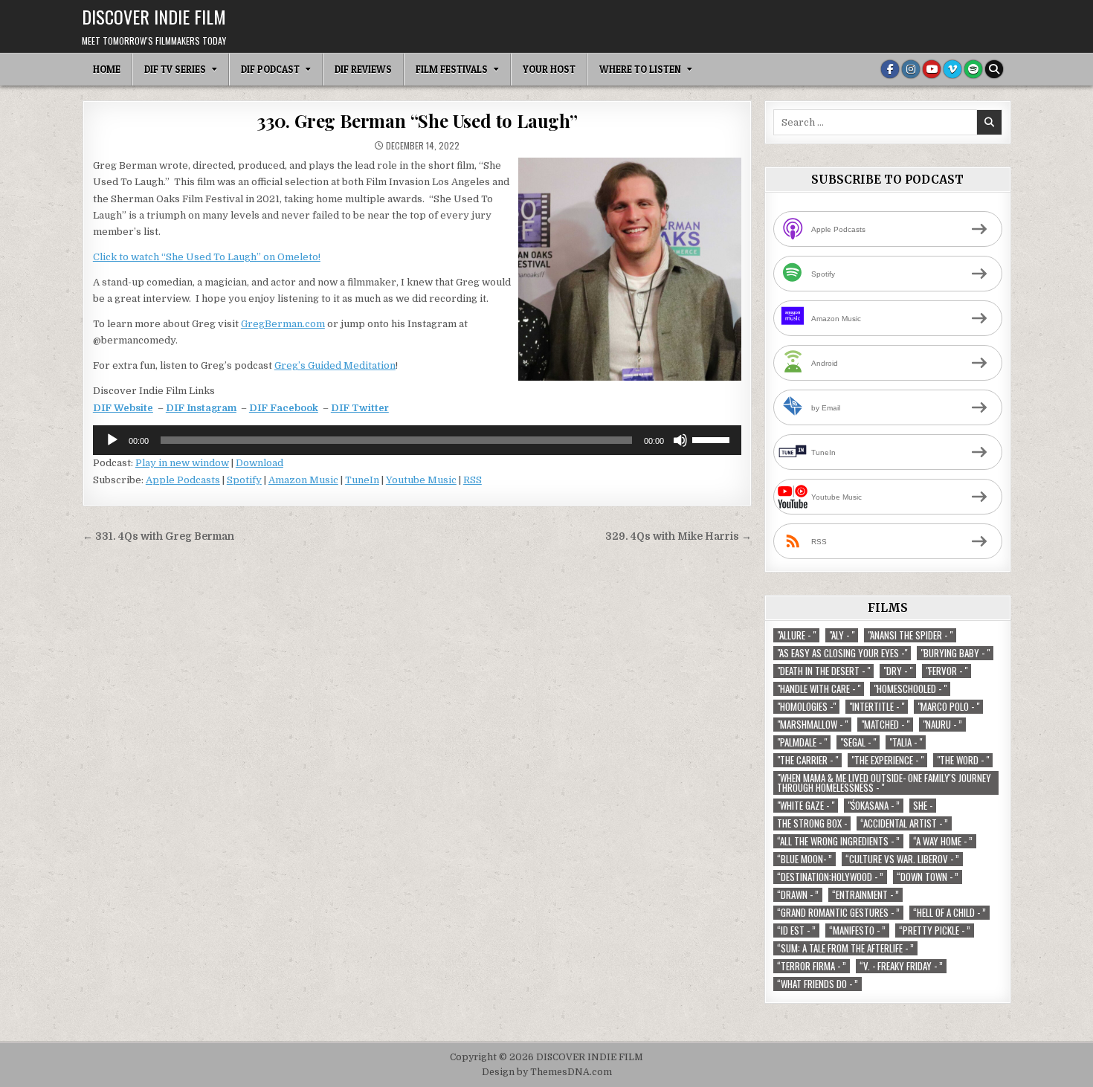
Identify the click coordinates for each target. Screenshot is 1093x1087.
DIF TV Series (175, 69)
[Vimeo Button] (952, 69)
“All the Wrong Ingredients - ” (838, 841)
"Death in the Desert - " (823, 671)
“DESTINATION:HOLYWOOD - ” (830, 877)
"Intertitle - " (876, 707)
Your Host (549, 69)
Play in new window (182, 462)
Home (106, 69)
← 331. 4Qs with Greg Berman (158, 536)
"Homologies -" (806, 707)
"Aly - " (841, 635)
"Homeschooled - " (910, 689)
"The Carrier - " (807, 760)
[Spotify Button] (973, 69)
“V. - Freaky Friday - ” (901, 966)
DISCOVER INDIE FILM (154, 16)
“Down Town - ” (927, 877)
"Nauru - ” (942, 724)
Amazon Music (303, 480)
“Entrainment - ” (865, 895)
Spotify (244, 480)
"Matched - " (885, 724)
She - (922, 806)
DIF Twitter (360, 407)
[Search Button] (994, 69)
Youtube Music (421, 480)
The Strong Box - (812, 823)
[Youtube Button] (932, 69)
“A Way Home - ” (943, 841)
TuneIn (362, 480)
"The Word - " (963, 760)
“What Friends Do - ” (817, 984)
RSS (472, 480)
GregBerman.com (283, 323)
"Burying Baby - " (955, 653)
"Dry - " (897, 671)
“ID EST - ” (796, 930)
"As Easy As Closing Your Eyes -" (842, 653)
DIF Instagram (201, 407)
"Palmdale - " (802, 742)
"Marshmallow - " (812, 724)
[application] (417, 440)
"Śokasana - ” (874, 806)
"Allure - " (796, 635)
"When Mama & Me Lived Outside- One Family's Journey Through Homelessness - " (884, 783)
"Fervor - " (946, 671)
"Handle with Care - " (818, 689)
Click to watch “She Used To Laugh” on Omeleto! (206, 256)
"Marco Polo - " (948, 707)
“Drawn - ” (798, 895)
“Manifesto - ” (857, 930)
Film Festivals (452, 69)
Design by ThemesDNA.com (547, 1072)
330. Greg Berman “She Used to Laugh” (417, 120)
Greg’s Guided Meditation (335, 365)
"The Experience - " (887, 760)
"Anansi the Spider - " (910, 635)
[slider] (713, 438)
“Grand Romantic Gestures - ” (838, 913)
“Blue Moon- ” (804, 859)
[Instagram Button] (911, 69)
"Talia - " (905, 742)
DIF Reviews (363, 69)
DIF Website (123, 407)
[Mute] (680, 440)
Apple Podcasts (183, 480)
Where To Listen (640, 69)
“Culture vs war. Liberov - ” (902, 859)
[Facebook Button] (890, 69)
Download (259, 462)
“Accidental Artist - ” (904, 823)
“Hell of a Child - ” (949, 913)
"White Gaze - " (805, 806)
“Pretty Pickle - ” (934, 930)
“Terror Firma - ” (811, 966)
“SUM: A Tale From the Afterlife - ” (845, 948)
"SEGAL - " (858, 742)
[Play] (112, 440)
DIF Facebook (283, 407)
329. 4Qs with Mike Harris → (678, 536)
